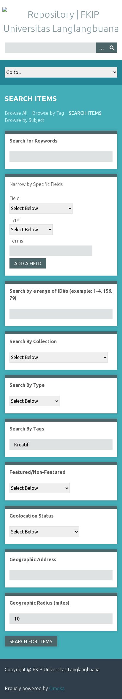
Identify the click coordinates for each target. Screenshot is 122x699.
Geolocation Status (31, 515)
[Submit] (112, 47)
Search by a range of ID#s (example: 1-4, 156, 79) (60, 294)
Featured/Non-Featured (37, 472)
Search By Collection (33, 341)
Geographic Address (32, 559)
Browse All (16, 113)
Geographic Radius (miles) (39, 602)
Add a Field (27, 263)
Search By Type (27, 385)
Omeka (56, 688)
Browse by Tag (48, 113)
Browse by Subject (24, 120)
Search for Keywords (33, 140)
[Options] (101, 47)
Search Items (85, 113)
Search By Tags (26, 428)
